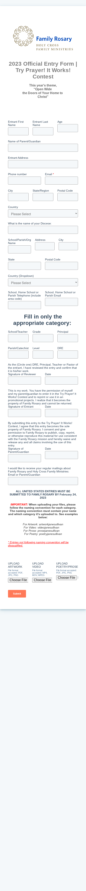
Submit (17, 593)
